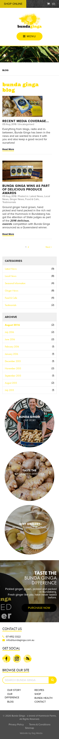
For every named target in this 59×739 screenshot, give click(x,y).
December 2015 (29, 361)
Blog (5, 70)
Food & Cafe (29, 297)
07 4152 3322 (13, 636)
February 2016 (29, 346)
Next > (49, 247)
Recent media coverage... (25, 121)
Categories (13, 261)
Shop (37, 694)
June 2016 (29, 339)
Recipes (39, 690)
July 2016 (29, 332)
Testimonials (29, 305)
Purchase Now (39, 608)
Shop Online (13, 3)
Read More (8, 149)
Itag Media (37, 733)
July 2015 (29, 390)
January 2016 (29, 354)
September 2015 (29, 375)
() (53, 3)
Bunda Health (43, 698)
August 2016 (29, 325)
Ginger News (29, 290)
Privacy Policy (16, 724)
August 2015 (29, 383)
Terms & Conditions (39, 724)
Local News (29, 276)
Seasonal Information (29, 283)
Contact (40, 701)
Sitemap (29, 728)
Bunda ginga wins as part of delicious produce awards (26, 189)
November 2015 (29, 368)
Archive (11, 317)
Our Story (14, 690)
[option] (29, 591)
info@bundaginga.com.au (20, 640)
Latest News (29, 268)
